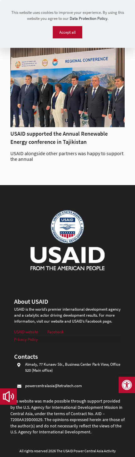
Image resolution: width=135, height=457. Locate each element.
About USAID (31, 301)
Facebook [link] (55, 332)
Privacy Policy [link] (26, 339)
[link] (127, 385)
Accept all (67, 32)
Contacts (26, 356)
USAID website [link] (26, 332)
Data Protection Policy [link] (88, 18)
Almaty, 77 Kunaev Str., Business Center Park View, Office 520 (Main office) (72, 367)
